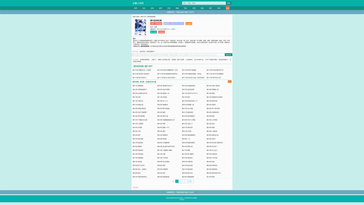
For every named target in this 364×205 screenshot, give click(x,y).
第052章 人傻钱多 (212, 131)
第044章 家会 (211, 124)
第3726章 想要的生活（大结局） (166, 29)
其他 (202, 8)
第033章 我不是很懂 (139, 116)
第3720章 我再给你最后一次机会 (191, 74)
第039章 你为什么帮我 (188, 120)
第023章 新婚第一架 (188, 105)
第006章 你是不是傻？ (164, 89)
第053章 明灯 (137, 135)
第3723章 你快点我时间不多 (215, 70)
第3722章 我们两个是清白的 (141, 74)
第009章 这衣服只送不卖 (140, 93)
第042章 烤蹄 (161, 124)
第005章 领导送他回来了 (140, 89)
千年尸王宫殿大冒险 (211, 59)
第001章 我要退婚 (138, 86)
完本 (218, 8)
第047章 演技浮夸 (187, 127)
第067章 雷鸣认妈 (187, 146)
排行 (210, 8)
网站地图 (182, 199)
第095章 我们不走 (187, 173)
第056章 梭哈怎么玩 (213, 135)
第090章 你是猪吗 (162, 169)
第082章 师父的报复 (163, 161)
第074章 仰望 (161, 154)
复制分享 (228, 55)
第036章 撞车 (211, 116)
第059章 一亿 (186, 139)
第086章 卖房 (161, 165)
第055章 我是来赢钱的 (188, 135)
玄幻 (144, 8)
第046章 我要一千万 (163, 127)
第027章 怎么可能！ (188, 108)
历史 (168, 8)
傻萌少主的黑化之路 (164, 59)
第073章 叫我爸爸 (138, 154)
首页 (135, 8)
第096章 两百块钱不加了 (214, 173)
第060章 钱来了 (211, 139)
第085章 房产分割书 (139, 165)
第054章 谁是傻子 (162, 135)
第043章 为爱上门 (187, 124)
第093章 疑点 (137, 173)
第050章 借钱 (161, 131)
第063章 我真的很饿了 (188, 143)
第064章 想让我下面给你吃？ (215, 143)
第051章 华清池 (186, 131)
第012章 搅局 (211, 93)
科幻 (185, 8)
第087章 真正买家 (187, 165)
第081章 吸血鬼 (137, 161)
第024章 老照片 (211, 105)
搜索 (228, 3)
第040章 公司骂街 (212, 120)
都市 (160, 8)
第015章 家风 (186, 97)
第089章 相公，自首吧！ (140, 169)
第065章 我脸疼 (137, 146)
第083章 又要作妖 (187, 161)
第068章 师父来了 (212, 146)
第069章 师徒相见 (138, 150)
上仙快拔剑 (189, 59)
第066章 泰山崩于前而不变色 (166, 146)
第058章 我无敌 (162, 139)
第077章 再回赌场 (138, 158)
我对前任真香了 (223, 59)
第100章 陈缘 (211, 177)
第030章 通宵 (161, 112)
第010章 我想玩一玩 (163, 93)
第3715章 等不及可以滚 (214, 77)
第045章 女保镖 (137, 127)
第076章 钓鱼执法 (212, 154)
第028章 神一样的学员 (213, 108)
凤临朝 (174, 59)
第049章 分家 (137, 131)
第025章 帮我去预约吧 (139, 108)
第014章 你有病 (162, 97)
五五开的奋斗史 (198, 59)
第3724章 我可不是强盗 (189, 70)
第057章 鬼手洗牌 (138, 139)
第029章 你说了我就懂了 (140, 112)
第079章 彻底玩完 (187, 158)
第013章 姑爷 (137, 97)
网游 (177, 8)
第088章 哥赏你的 (212, 165)
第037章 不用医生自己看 (140, 120)
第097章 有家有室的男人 (140, 177)
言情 (193, 8)
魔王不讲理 (180, 59)
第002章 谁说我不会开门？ (165, 86)
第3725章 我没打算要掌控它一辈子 (167, 70)
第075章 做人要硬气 (188, 154)
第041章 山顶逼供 (138, 124)
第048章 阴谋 (211, 127)
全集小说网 (138, 3)
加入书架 (153, 32)
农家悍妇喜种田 (144, 59)
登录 (227, 8)
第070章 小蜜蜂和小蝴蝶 (164, 150)
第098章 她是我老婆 (163, 177)
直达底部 (188, 24)
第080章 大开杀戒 (212, 158)
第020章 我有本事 (212, 101)
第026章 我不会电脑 (163, 108)
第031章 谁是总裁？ (188, 112)
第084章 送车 (211, 161)
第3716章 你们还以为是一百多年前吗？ (193, 77)
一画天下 (153, 59)
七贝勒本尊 (158, 24)
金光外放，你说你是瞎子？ (148, 51)
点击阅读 (161, 32)
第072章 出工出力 (212, 150)
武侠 (152, 8)
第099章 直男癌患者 (188, 177)
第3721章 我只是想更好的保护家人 (167, 74)
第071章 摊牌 (186, 150)
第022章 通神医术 (162, 105)
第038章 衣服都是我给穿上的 (166, 120)
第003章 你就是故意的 (188, 86)
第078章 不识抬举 (162, 158)
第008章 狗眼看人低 (213, 89)
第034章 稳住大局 (162, 116)
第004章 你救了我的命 (213, 86)
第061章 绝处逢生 (138, 143)
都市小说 (143, 16)
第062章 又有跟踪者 (163, 143)
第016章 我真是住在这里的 (215, 97)
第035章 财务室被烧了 (188, 116)
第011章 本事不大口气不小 (190, 93)
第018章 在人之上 (162, 101)
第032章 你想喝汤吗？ (213, 112)
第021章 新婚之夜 (138, 105)
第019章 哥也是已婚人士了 (190, 101)
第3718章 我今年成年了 (140, 77)
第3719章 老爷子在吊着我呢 (215, 74)
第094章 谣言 (161, 173)
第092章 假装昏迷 (212, 169)
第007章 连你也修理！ (188, 89)
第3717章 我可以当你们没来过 (166, 77)
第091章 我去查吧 (187, 169)
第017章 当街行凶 (138, 101)
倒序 (229, 81)
